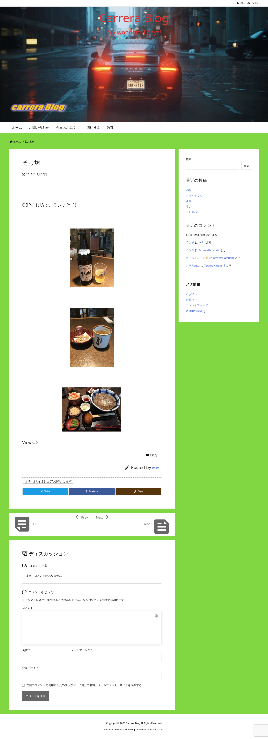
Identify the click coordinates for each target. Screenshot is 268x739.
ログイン (191, 294)
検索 (188, 159)
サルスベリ (193, 212)
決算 (188, 201)
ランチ (190, 242)
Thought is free (155, 729)
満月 (188, 190)
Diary (31, 141)
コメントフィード (197, 305)
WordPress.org (195, 311)
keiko (156, 468)
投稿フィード (194, 300)
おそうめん (193, 265)
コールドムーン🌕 (197, 258)
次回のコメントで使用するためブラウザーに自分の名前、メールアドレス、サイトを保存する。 (85, 685)
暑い (188, 206)
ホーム (17, 141)
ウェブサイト (30, 667)
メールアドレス (82, 650)
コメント (27, 607)
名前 (26, 650)
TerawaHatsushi (209, 250)
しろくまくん (194, 195)
